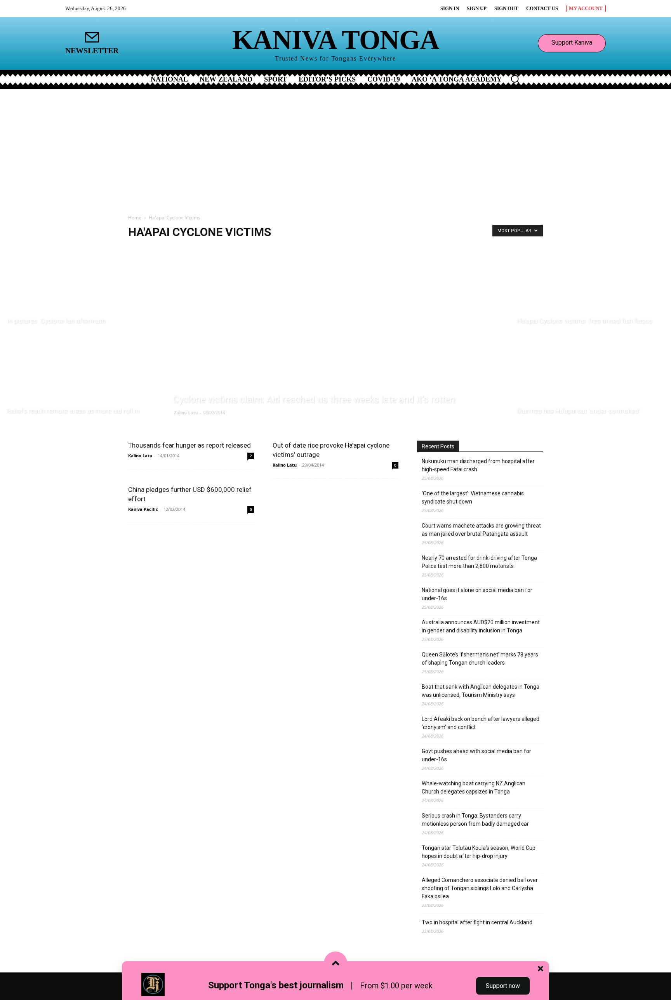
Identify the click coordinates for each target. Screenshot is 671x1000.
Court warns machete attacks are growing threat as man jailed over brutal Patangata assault (481, 530)
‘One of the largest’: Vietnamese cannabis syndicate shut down (473, 497)
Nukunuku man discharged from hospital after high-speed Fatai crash (478, 465)
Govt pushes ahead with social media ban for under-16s (476, 755)
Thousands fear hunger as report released (189, 445)
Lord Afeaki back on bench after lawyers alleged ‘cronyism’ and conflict (480, 723)
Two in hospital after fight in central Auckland (477, 922)
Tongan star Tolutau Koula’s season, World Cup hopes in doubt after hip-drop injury (478, 852)
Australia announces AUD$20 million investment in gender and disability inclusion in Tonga (481, 626)
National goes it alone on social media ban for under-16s (477, 594)
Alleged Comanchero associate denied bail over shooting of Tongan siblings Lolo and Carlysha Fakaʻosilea (480, 888)
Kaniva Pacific (143, 509)
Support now (503, 986)
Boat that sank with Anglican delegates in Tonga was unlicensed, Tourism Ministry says (480, 691)
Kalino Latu (185, 412)
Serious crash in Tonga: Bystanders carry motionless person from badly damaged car (475, 819)
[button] (515, 78)
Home (134, 217)
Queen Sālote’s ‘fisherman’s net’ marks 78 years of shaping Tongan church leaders (480, 658)
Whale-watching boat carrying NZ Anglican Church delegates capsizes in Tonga (473, 787)
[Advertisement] (335, 147)
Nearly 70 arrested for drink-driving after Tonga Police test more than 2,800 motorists (479, 562)
